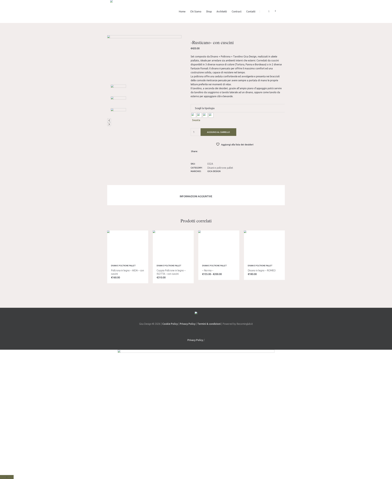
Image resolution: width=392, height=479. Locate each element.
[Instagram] (200, 331)
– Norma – (207, 270)
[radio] (193, 115)
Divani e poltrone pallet (220, 167)
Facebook (202, 151)
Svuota (196, 120)
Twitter (206, 151)
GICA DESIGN (214, 171)
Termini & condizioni (209, 323)
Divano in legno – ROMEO (262, 270)
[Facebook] (191, 331)
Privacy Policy (187, 323)
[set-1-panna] (118, 113)
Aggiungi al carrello (218, 132)
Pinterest (210, 151)
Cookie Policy (170, 323)
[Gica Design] (196, 314)
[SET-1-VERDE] (144, 59)
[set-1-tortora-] (118, 101)
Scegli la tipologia (205, 108)
